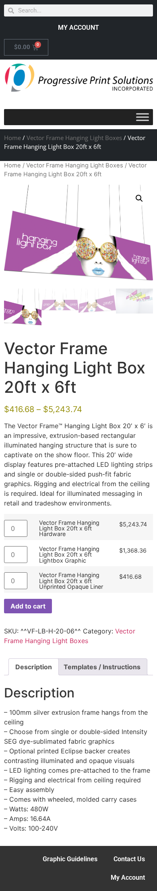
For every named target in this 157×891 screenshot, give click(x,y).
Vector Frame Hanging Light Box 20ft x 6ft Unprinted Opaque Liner (71, 581)
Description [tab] (33, 667)
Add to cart (27, 606)
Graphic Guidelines (70, 859)
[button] (139, 198)
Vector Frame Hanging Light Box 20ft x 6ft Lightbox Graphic (69, 554)
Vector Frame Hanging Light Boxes (74, 138)
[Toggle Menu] (142, 117)
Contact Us (129, 859)
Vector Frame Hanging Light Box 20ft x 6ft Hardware (69, 528)
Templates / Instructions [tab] (102, 667)
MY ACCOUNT (78, 27)
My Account (128, 877)
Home (12, 138)
